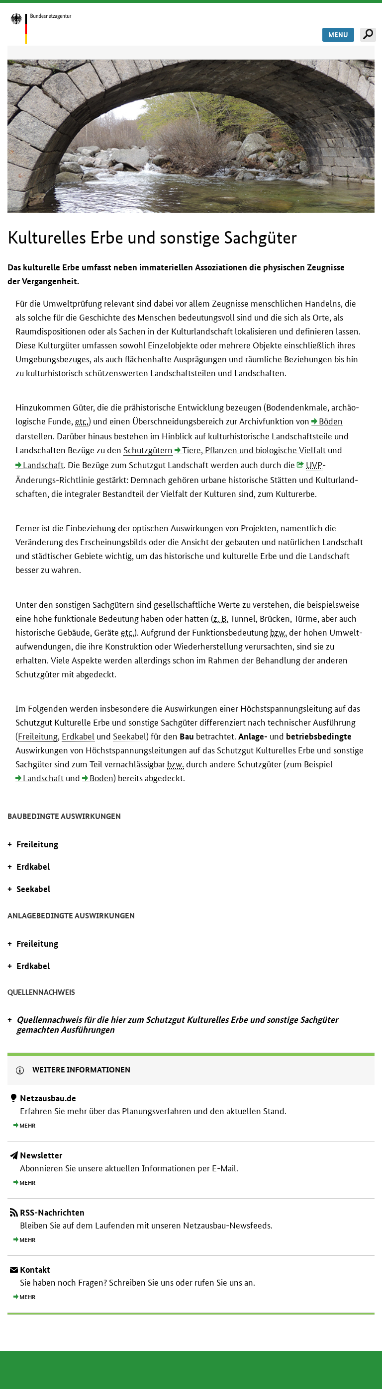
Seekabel (129, 736)
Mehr (27, 1125)
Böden (331, 421)
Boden (101, 778)
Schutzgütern (148, 450)
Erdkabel (78, 736)
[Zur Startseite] (51, 28)
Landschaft (43, 465)
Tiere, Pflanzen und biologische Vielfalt (254, 450)
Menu (338, 35)
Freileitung (38, 736)
